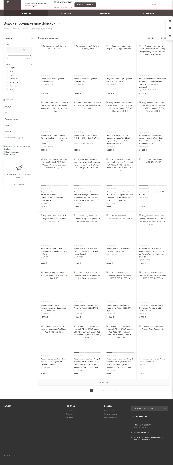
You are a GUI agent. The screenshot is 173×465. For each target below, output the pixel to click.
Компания (70, 406)
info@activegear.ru (141, 432)
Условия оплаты (110, 411)
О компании (70, 411)
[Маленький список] (149, 38)
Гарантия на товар (110, 417)
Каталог (7, 406)
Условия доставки (110, 414)
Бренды (69, 414)
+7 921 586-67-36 (64, 2)
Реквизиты (69, 417)
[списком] (165, 38)
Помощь (108, 406)
